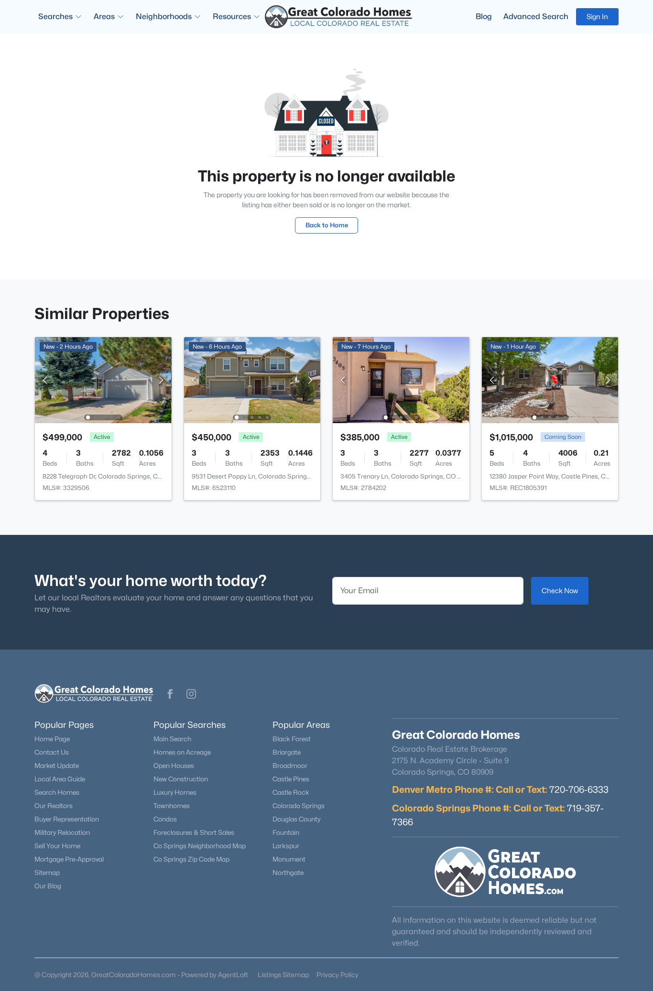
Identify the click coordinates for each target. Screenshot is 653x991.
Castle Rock (290, 792)
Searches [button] (55, 16)
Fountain (285, 832)
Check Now (560, 590)
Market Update (56, 765)
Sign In (597, 16)
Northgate (288, 872)
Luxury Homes (174, 792)
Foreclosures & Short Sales (193, 832)
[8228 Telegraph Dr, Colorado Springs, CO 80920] (103, 379)
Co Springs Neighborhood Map (199, 846)
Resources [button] (232, 16)
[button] (170, 694)
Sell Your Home (57, 846)
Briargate (286, 752)
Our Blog (47, 886)
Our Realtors (53, 806)
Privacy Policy (337, 974)
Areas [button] (104, 16)
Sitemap (47, 872)
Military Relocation (62, 832)
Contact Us (51, 752)
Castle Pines (290, 779)
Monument (288, 859)
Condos (165, 819)
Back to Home (326, 225)
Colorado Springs (298, 806)
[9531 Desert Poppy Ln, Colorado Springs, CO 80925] (252, 379)
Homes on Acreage (182, 752)
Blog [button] (484, 16)
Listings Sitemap (283, 974)
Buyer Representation (66, 819)
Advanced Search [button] (535, 16)
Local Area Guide (59, 779)
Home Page (52, 739)
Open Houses (173, 765)
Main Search (172, 739)
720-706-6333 (579, 789)
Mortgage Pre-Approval (69, 859)
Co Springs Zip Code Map (191, 859)
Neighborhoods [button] (164, 16)
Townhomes (171, 806)
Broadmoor (289, 765)
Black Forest (291, 739)
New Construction (180, 779)
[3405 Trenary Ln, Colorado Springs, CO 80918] (401, 379)
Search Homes (56, 792)
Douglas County (296, 819)
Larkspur (285, 846)
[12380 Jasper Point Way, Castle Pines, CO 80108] (549, 379)
